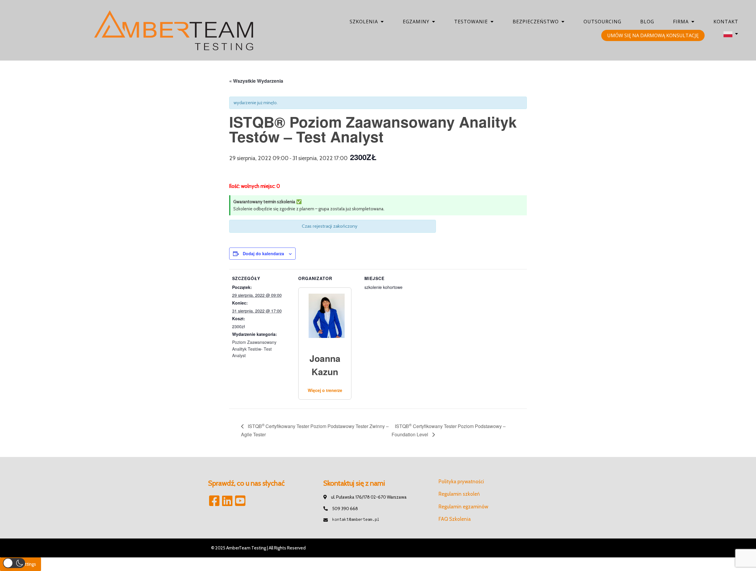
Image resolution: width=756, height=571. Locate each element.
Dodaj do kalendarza (263, 253)
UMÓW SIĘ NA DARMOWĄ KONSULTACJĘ (653, 35)
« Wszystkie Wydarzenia (256, 80)
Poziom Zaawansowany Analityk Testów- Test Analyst (254, 348)
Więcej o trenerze (325, 390)
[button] (14, 563)
